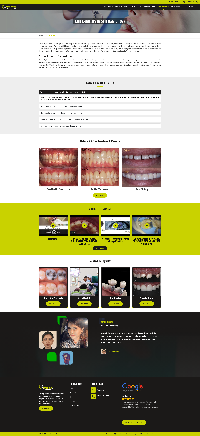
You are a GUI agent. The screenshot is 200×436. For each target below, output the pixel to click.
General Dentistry (121, 7)
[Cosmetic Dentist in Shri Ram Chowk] (147, 282)
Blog (183, 2)
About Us (73, 393)
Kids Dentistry (163, 7)
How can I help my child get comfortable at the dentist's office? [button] (66, 106)
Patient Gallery (192, 2)
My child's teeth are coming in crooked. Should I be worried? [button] (65, 119)
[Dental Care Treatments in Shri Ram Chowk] (53, 282)
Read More (53, 303)
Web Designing (130, 434)
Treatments (108, 7)
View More (100, 195)
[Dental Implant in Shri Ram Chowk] (116, 282)
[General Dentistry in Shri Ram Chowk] (84, 282)
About (177, 2)
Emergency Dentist (191, 7)
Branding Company (155, 434)
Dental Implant (135, 7)
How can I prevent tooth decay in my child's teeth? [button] (61, 113)
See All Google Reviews (134, 422)
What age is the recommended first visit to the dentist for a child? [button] (67, 92)
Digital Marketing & (142, 434)
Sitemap (73, 401)
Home (171, 2)
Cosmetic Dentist (149, 7)
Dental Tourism (176, 7)
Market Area (74, 405)
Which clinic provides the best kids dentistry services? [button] (63, 126)
